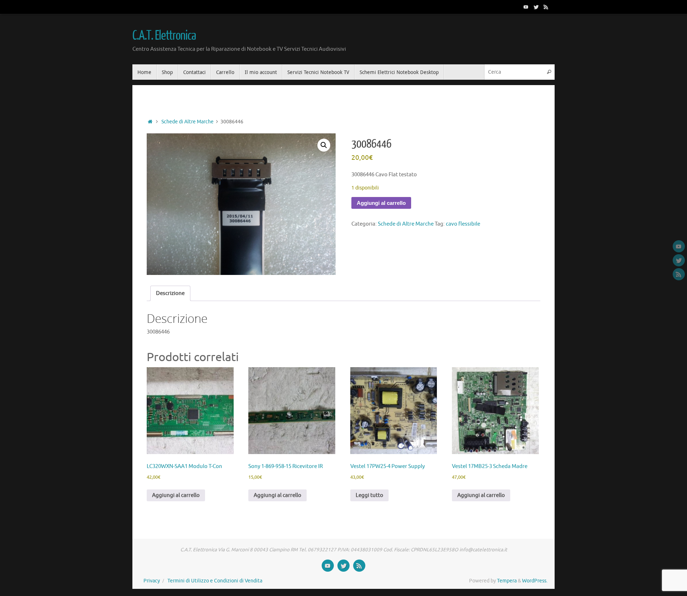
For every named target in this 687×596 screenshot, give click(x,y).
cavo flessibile (463, 224)
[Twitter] (536, 7)
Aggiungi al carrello (381, 203)
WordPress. (534, 581)
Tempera (507, 581)
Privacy (151, 581)
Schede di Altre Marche (187, 122)
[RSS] (546, 7)
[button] (323, 145)
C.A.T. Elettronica (163, 36)
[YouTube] (526, 7)
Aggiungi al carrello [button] (176, 495)
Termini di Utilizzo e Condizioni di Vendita (214, 581)
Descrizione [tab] (170, 293)
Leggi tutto (369, 495)
